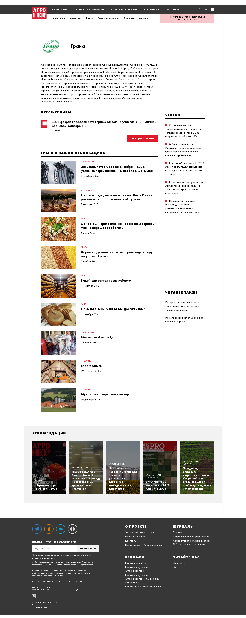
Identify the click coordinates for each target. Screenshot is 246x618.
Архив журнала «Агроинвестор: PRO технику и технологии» (191, 542)
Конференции (151, 9)
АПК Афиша (173, 9)
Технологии (87, 162)
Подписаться (88, 548)
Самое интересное (108, 18)
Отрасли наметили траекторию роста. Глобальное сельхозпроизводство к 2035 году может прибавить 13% (183, 130)
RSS (175, 567)
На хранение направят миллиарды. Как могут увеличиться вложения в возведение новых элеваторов (182, 206)
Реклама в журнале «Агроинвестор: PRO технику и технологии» (143, 578)
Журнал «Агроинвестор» (139, 532)
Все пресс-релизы (143, 138)
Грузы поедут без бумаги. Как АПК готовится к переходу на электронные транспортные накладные (184, 187)
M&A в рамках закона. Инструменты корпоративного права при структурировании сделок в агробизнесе (183, 149)
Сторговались (91, 366)
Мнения (143, 18)
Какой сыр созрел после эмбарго (106, 280)
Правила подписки (135, 536)
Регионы (85, 389)
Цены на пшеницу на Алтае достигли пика (113, 309)
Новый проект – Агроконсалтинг (144, 545)
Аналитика (75, 18)
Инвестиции (58, 18)
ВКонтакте (179, 563)
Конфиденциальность (40, 605)
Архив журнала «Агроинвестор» (192, 536)
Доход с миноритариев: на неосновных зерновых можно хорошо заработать (118, 226)
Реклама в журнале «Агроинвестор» (136, 568)
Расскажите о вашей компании (143, 586)
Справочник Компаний (124, 9)
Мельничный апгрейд (97, 337)
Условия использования (41, 607)
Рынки (89, 18)
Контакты (130, 540)
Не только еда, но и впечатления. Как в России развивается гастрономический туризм (116, 197)
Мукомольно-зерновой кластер (105, 394)
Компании (129, 18)
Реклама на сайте (135, 563)
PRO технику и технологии (89, 9)
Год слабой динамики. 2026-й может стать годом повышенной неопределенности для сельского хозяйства (184, 168)
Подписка (178, 532)
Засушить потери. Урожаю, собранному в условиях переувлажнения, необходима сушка (117, 169)
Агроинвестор (59, 9)
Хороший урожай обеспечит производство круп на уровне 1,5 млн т (117, 254)
